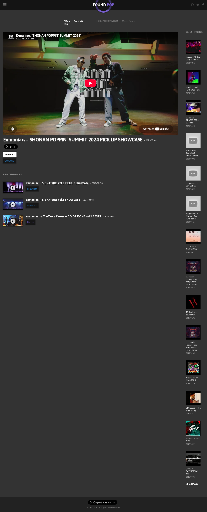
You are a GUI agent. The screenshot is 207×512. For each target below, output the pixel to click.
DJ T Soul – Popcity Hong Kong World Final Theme (191, 346)
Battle (30, 222)
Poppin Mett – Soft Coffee (192, 184)
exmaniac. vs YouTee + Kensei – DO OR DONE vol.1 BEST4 (70, 216)
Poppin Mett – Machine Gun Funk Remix (192, 216)
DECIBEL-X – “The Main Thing (193, 409)
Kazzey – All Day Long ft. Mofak (193, 58)
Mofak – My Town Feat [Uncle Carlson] (192, 153)
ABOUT (68, 21)
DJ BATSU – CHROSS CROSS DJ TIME (192, 120)
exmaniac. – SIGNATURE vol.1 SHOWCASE (60, 199)
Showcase (10, 161)
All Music (193, 484)
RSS (66, 24)
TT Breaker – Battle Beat (191, 313)
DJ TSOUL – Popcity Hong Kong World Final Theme (191, 280)
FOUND (103, 5)
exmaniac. (10, 154)
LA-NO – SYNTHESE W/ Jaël (192, 471)
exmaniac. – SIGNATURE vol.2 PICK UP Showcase (64, 183)
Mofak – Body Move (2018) (192, 379)
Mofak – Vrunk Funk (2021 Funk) (193, 88)
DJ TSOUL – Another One (191, 247)
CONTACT (79, 21)
